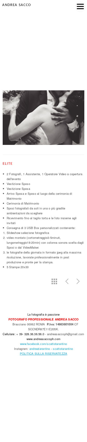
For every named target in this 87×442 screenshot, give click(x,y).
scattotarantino (63, 349)
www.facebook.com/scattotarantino (43, 344)
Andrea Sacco (16, 5)
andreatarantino (39, 349)
